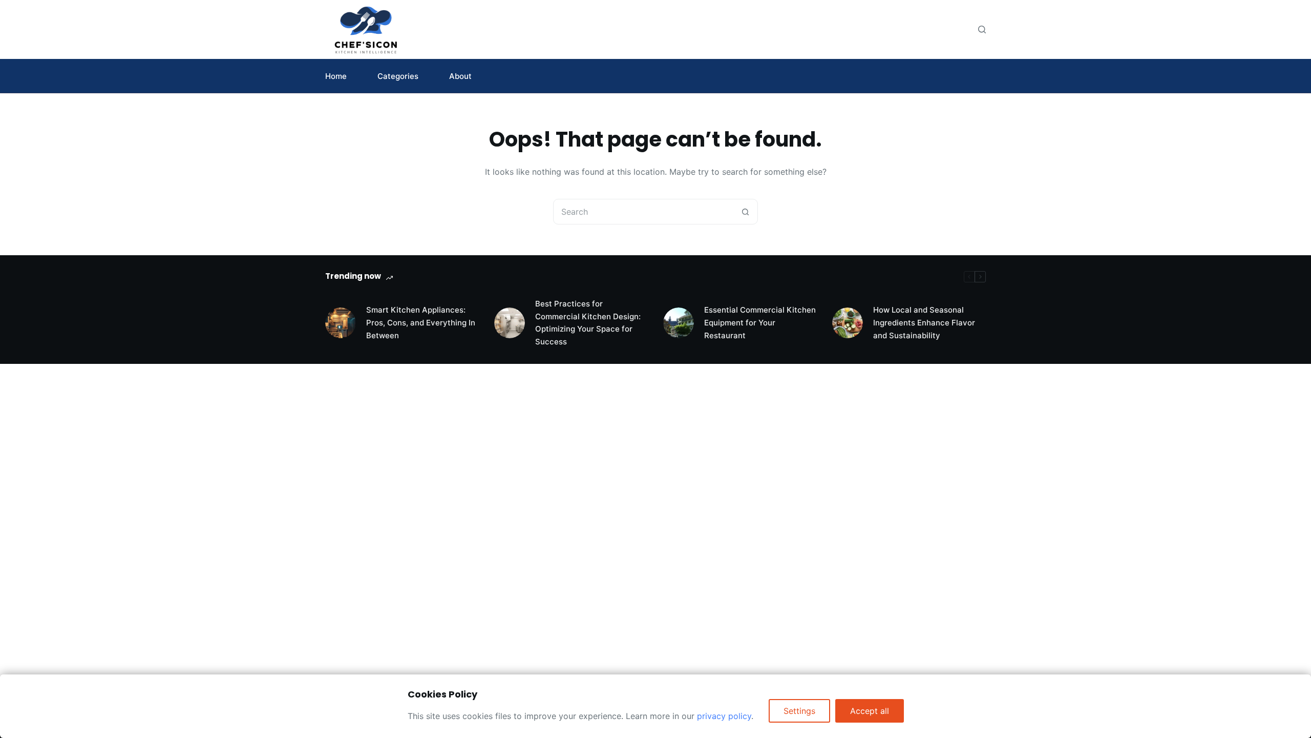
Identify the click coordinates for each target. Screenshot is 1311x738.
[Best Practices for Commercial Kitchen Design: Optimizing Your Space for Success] (509, 323)
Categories (397, 76)
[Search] (982, 29)
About (460, 76)
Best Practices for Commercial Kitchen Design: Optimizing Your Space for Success (588, 322)
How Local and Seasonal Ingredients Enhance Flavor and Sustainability (924, 322)
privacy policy (724, 716)
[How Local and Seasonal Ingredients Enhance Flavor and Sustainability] (847, 323)
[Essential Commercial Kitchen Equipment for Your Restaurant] (678, 323)
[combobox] (643, 211)
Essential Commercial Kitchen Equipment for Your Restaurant (760, 322)
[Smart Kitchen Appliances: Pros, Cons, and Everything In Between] (340, 323)
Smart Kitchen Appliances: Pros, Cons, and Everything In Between (420, 322)
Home (336, 76)
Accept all (869, 711)
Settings (799, 711)
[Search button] (745, 211)
